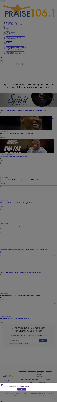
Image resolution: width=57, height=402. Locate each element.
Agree (22, 389)
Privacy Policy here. (25, 386)
